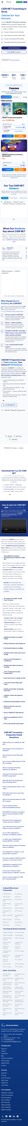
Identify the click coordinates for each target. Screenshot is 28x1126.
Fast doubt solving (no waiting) (13, 648)
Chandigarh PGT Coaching (7, 951)
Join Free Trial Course (14, 48)
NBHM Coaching (6, 1109)
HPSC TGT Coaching (5, 960)
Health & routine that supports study (13, 696)
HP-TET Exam (18, 922)
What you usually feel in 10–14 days (13, 718)
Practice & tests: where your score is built (14, 653)
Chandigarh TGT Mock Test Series (19, 1000)
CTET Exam (18, 925)
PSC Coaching (5, 1100)
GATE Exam (18, 896)
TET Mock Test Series (19, 1005)
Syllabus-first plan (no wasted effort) (13, 638)
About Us (4, 1048)
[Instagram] (6, 1116)
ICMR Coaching (5, 1105)
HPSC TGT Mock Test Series (7, 1005)
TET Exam (17, 919)
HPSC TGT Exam (7, 919)
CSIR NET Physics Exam (7, 900)
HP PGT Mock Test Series (19, 983)
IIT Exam (3, 1075)
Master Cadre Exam (8, 915)
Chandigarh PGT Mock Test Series (7, 996)
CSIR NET (4, 1073)
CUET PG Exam (7, 896)
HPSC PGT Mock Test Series (19, 992)
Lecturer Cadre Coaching (19, 943)
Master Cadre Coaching (6, 956)
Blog (2, 1056)
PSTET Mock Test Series (7, 1013)
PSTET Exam (6, 925)
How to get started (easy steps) (14, 723)
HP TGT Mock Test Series (19, 996)
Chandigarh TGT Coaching (19, 956)
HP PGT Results (13, 198)
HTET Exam (6, 922)
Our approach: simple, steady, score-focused (13, 599)
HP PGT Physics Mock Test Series (7, 987)
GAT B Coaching (6, 1097)
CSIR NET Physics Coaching (7, 938)
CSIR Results (5, 198)
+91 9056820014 (8, 1039)
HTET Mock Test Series (7, 1009)
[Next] (25, 209)
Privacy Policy (5, 1060)
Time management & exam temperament (12, 672)
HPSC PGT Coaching (17, 947)
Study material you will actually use (14, 643)
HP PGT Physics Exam (7, 904)
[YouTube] (10, 1116)
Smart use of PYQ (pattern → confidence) (13, 660)
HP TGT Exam (18, 911)
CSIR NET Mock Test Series (7, 974)
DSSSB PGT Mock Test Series (7, 992)
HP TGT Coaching (19, 951)
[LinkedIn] (13, 1116)
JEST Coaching (5, 1107)
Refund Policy (5, 1063)
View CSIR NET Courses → (14, 52)
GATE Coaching (19, 935)
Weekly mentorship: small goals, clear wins (14, 689)
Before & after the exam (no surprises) (12, 707)
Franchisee (4, 1053)
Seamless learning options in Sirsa (14, 701)
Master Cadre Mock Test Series (8, 1000)
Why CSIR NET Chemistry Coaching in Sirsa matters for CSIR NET (14, 557)
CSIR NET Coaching (8, 932)
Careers (3, 1051)
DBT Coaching (5, 1102)
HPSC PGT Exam (19, 908)
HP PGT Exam (18, 899)
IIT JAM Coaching (19, 932)
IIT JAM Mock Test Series (19, 974)
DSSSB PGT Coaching (6, 947)
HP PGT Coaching (19, 938)
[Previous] (2, 209)
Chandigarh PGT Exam (7, 911)
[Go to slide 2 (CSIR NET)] (14, 219)
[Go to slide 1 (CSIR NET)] (13, 219)
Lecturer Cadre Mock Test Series (19, 987)
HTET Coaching (7, 964)
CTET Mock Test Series (19, 1013)
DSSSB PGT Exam (7, 908)
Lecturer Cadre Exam (19, 904)
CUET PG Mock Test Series (8, 979)
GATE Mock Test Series (19, 979)
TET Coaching (18, 959)
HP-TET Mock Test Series (19, 1009)
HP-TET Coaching (19, 964)
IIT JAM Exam (18, 894)
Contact (3, 1065)
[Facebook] (2, 1116)
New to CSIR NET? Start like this (13, 712)
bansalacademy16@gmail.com (12, 1041)
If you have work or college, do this (14, 678)
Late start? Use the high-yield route (13, 683)
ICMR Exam (4, 1083)
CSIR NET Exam (7, 894)
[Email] (17, 1116)
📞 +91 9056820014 (9, 405)
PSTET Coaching (7, 966)
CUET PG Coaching (8, 935)
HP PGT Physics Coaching (7, 943)
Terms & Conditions (7, 1058)
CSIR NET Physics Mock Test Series (7, 983)
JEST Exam (4, 1085)
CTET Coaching (19, 966)
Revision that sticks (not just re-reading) (14, 666)
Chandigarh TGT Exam (19, 916)
